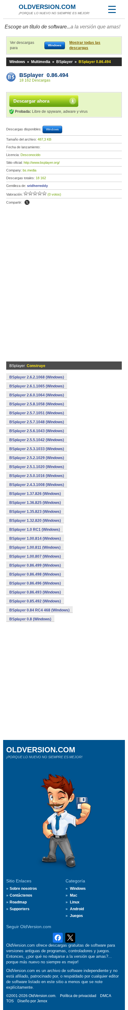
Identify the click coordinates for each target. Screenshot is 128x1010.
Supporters (20, 909)
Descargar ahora (31, 101)
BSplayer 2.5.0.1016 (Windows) (36, 476)
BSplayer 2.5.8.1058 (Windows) (36, 404)
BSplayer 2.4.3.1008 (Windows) (36, 485)
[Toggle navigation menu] (112, 9)
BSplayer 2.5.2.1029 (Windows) (36, 458)
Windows (17, 62)
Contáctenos (21, 895)
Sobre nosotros (23, 888)
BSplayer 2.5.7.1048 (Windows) (36, 422)
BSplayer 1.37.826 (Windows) (35, 494)
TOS (10, 1001)
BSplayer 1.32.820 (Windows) (35, 520)
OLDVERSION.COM (47, 6)
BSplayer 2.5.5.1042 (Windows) (36, 440)
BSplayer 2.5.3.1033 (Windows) (36, 449)
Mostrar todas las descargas (84, 45)
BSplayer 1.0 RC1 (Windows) (34, 529)
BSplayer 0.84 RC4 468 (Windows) (39, 610)
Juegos (76, 916)
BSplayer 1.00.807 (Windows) (35, 556)
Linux (75, 902)
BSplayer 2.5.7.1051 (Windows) (36, 413)
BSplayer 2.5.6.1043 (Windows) (36, 431)
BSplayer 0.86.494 (43, 75)
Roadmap (18, 902)
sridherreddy (37, 186)
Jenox (42, 1001)
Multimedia (40, 62)
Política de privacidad (78, 996)
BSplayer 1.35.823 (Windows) (35, 511)
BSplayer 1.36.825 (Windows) (35, 503)
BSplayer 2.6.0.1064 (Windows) (36, 395)
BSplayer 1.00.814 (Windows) (35, 538)
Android (77, 909)
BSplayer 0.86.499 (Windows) (35, 565)
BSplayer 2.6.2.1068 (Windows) (36, 377)
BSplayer (64, 62)
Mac (73, 895)
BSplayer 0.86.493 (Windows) (35, 592)
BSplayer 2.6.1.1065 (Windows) (36, 386)
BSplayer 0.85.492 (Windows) (35, 601)
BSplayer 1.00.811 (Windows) (35, 547)
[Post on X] (27, 202)
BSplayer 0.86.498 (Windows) (35, 574)
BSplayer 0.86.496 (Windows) (35, 583)
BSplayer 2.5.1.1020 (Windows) (36, 467)
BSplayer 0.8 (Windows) (30, 619)
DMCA (105, 996)
